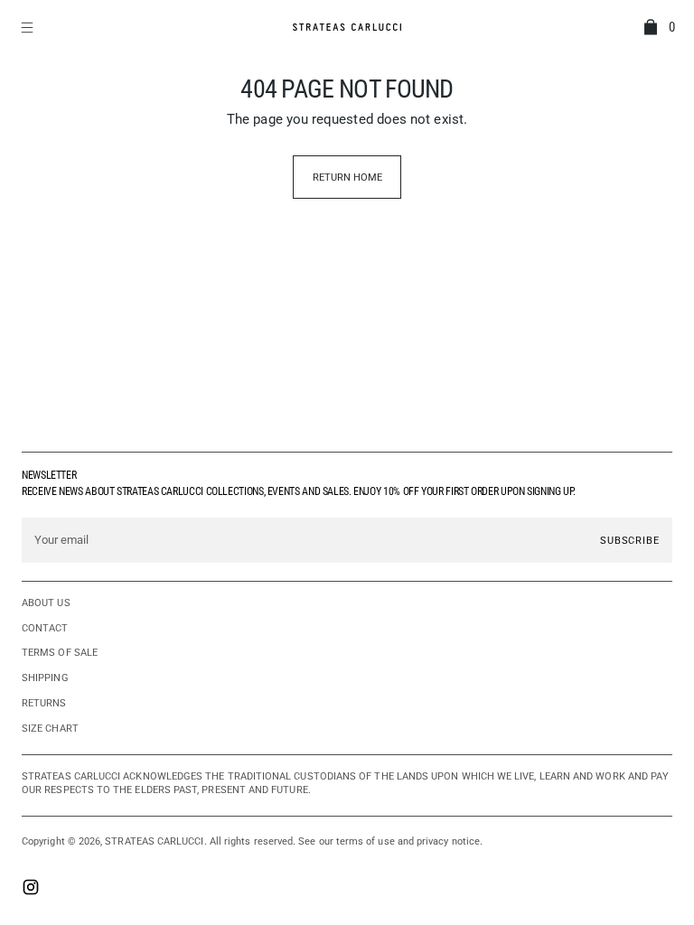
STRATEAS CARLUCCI (154, 841)
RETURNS (44, 703)
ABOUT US (46, 603)
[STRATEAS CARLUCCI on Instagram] (31, 889)
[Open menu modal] (29, 27)
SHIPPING (45, 678)
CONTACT (45, 628)
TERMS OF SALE (60, 653)
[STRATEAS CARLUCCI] (347, 27)
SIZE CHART (50, 728)
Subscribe (630, 540)
